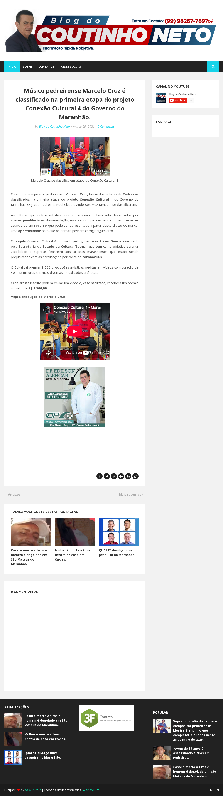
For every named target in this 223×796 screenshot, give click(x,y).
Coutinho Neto (90, 790)
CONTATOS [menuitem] (46, 66)
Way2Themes (33, 790)
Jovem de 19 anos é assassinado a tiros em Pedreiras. (191, 753)
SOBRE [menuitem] (27, 66)
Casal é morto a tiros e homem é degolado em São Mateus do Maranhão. (45, 720)
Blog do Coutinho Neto (54, 126)
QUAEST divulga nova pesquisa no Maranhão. (42, 755)
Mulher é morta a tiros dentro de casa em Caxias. (72, 554)
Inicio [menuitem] (12, 66)
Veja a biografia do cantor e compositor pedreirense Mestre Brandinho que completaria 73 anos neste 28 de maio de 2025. (195, 730)
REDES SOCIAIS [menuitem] (71, 66)
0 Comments (106, 126)
